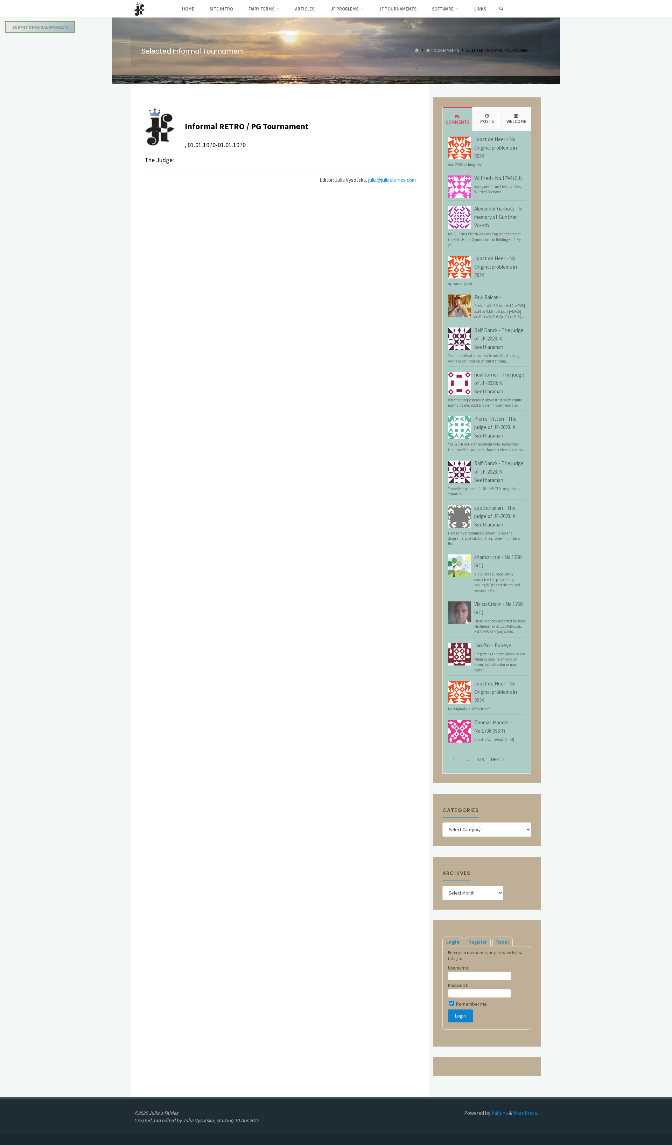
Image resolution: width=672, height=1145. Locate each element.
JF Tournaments (442, 50)
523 (480, 759)
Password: (458, 985)
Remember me (471, 1004)
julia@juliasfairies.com (392, 180)
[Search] (501, 9)
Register (478, 942)
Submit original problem (40, 27)
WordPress (525, 1113)
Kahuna (499, 1113)
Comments (457, 122)
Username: (458, 968)
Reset (502, 942)
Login (452, 942)
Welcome (516, 121)
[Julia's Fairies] (139, 8)
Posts (487, 121)
